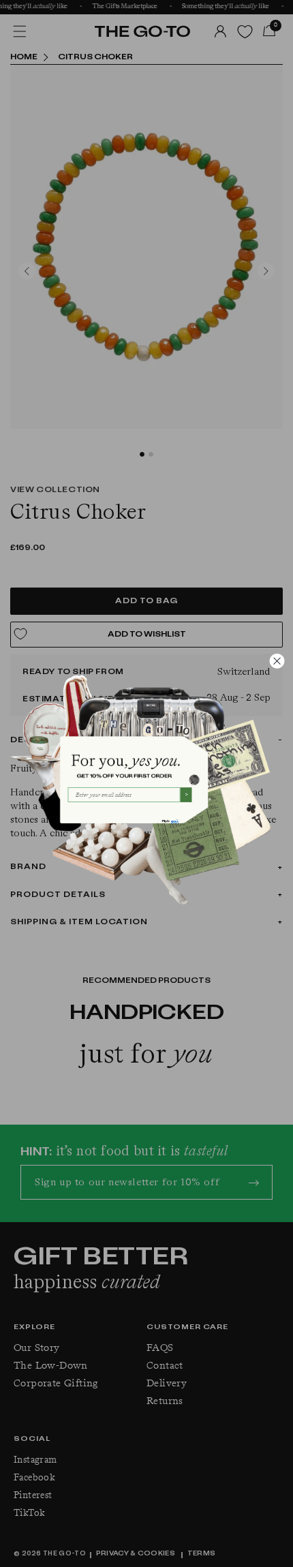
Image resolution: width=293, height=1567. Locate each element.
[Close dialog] (277, 661)
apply (174, 820)
